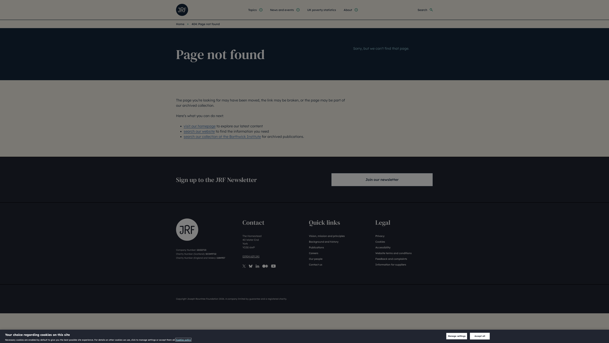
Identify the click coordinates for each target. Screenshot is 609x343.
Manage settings (456, 336)
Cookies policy (183, 339)
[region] (304, 336)
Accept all (480, 336)
